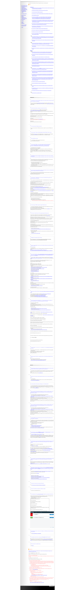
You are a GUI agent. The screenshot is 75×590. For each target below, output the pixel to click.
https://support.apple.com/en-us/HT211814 (35, 271)
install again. (38, 473)
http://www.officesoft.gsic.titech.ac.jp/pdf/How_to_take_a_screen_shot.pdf (37, 582)
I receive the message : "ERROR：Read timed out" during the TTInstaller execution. (40, 28)
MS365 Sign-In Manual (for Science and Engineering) (36, 425)
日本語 (22, 27)
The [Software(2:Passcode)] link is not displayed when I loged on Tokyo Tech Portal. (40, 10)
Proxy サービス (48, 215)
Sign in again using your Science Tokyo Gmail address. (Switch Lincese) (37, 427)
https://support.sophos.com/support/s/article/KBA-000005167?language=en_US (38, 360)
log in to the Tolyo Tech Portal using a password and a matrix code (39, 189)
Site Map (22, 22)
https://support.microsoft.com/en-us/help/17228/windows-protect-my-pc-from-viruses (39, 308)
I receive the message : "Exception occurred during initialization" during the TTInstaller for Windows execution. (42, 13)
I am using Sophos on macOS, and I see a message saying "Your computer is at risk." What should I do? (41, 90)
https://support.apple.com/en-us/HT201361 (35, 280)
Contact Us (23, 20)
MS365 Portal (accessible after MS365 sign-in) (35, 426)
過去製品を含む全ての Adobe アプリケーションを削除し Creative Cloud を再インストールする (40, 463)
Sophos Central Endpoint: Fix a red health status (36, 533)
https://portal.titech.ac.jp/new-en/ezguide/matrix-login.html (40, 295)
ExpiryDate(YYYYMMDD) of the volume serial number (36, 434)
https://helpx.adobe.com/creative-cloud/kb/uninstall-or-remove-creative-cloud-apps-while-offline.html (40, 477)
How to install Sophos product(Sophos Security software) (24, 11)
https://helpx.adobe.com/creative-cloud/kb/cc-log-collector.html (36, 285)
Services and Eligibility (24, 15)
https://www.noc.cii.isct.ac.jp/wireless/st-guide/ (35, 233)
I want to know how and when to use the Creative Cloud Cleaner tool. (38, 81)
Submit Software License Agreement (50, 103)
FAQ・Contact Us (23, 19)
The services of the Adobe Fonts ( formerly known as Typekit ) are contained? (39, 83)
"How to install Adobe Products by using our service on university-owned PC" (45, 254)
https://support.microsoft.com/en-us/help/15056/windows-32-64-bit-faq (37, 268)
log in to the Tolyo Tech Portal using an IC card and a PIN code (44, 190)
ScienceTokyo (48, 208)
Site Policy (23, 21)
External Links (23, 23)
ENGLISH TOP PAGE (24, 25)
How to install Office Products (24, 5)
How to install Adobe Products (24, 9)
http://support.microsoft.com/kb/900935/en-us (35, 380)
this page (40, 436)
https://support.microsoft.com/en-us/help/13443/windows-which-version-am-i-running (39, 267)
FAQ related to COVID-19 (24, 13)
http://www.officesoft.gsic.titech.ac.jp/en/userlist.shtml (35, 110)
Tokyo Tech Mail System (35, 569)
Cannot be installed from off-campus (35, 15)
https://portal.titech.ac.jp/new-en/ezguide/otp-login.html (42, 296)
